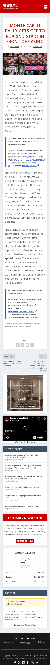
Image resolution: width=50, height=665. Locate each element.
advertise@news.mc (15, 604)
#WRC (10, 160)
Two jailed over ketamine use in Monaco (22, 506)
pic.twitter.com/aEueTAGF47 (21, 311)
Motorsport (37, 47)
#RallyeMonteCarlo (31, 157)
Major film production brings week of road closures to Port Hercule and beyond (23, 467)
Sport (17, 481)
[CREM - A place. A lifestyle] (25, 411)
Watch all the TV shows (25, 442)
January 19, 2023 (29, 165)
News (17, 470)
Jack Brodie (14, 47)
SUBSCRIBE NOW (25, 541)
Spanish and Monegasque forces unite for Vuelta (23, 496)
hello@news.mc (11, 614)
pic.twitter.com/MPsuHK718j (29, 160)
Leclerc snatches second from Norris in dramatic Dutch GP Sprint (21, 456)
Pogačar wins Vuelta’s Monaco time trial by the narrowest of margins (23, 477)
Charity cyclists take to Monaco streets (22, 487)
